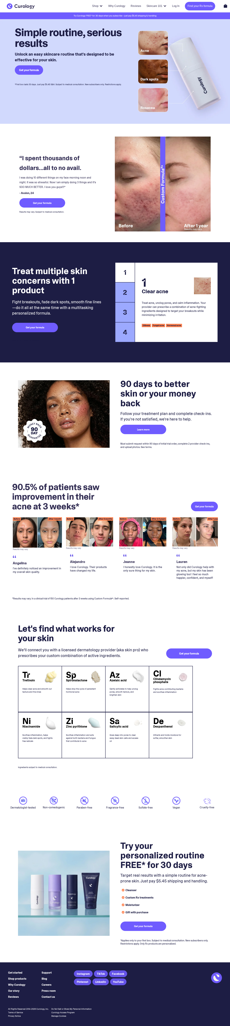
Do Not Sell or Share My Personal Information (71, 1009)
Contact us (48, 997)
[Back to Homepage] (21, 6)
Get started (15, 972)
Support (47, 972)
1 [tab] (125, 272)
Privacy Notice (14, 1016)
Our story (14, 991)
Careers (47, 985)
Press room (49, 991)
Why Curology (16, 985)
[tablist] (125, 302)
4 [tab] (125, 332)
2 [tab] (125, 292)
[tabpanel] (176, 302)
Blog (44, 978)
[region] (115, 554)
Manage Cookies (58, 1016)
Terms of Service (15, 1012)
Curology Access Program (63, 1012)
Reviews (13, 997)
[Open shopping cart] (225, 6)
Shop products (17, 978)
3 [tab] (125, 312)
